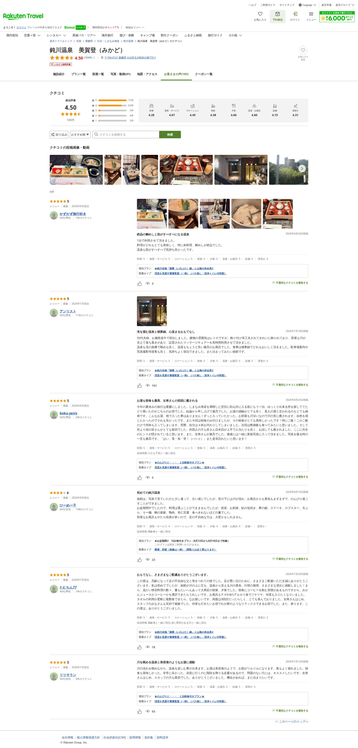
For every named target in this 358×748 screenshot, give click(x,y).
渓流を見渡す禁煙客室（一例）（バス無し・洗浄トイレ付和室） (191, 273)
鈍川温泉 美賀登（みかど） (88, 50)
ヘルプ (252, 5)
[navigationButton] (302, 168)
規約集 (148, 737)
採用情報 (135, 737)
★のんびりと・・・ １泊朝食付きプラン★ (179, 462)
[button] (76, 170)
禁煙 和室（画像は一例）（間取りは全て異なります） (186, 549)
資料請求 (162, 737)
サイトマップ (286, 5)
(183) (176, 74)
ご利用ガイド (267, 5)
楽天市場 (326, 5)
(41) (121, 74)
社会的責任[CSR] (115, 737)
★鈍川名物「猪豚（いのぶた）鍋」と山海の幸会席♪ (184, 268)
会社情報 (67, 737)
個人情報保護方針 (88, 737)
